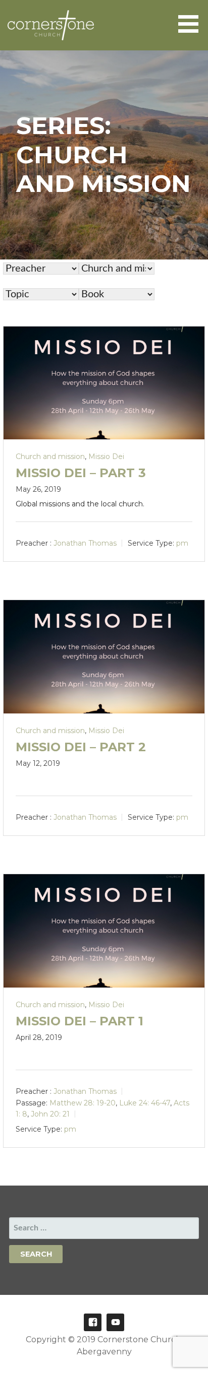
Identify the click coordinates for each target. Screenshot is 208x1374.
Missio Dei (106, 456)
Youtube (115, 1322)
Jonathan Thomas (85, 543)
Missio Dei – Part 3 (81, 473)
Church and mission (50, 456)
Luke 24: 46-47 (144, 1102)
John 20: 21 (50, 1114)
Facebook (92, 1322)
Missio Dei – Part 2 (81, 747)
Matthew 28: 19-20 (82, 1102)
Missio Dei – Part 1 (79, 1021)
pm (182, 543)
